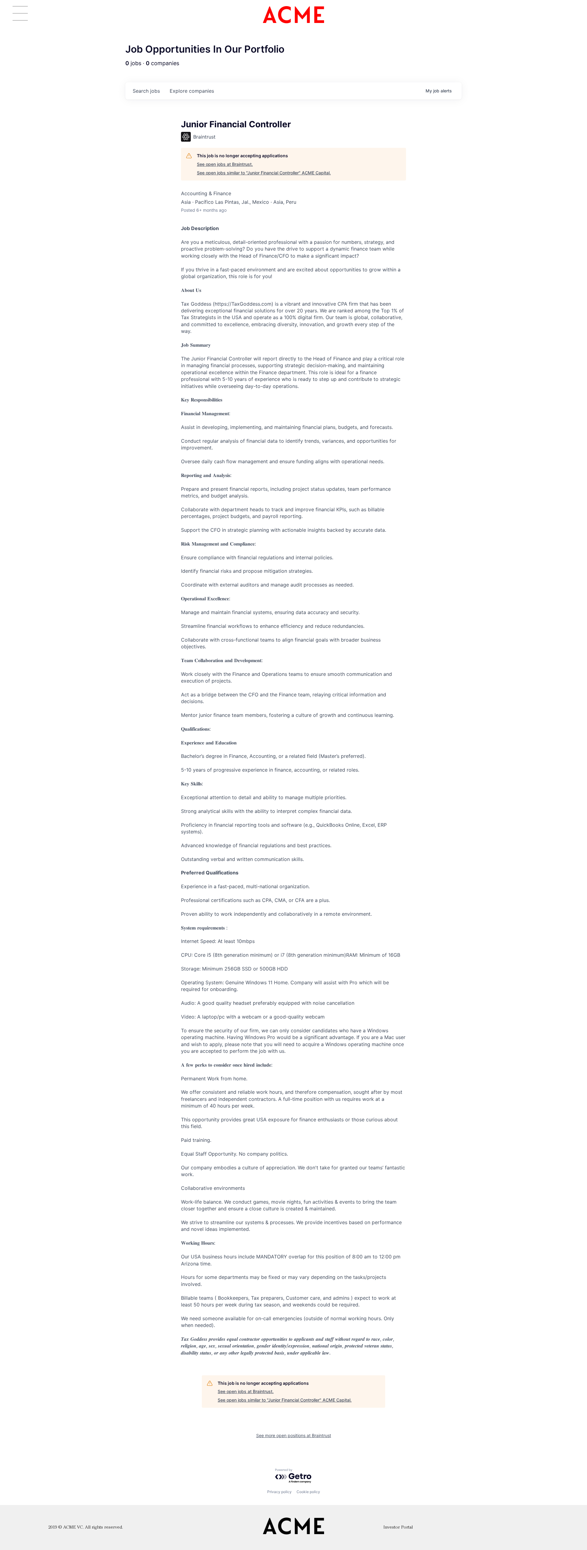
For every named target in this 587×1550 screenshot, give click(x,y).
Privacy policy (279, 1491)
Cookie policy (308, 1491)
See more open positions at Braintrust (293, 1435)
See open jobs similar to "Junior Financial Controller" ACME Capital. (264, 172)
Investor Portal (398, 1527)
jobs (146, 91)
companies (192, 91)
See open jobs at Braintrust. (225, 164)
